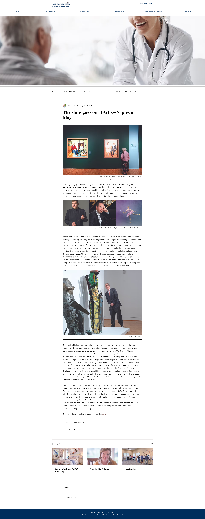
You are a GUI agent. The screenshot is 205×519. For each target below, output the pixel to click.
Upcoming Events (80, 422)
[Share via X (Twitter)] (69, 430)
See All (150, 444)
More (137, 91)
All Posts (55, 91)
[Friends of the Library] (102, 456)
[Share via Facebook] (64, 430)
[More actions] (140, 106)
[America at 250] (137, 456)
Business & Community (122, 91)
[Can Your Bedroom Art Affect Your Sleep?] (67, 456)
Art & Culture (103, 91)
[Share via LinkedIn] (74, 430)
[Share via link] (80, 430)
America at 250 (130, 469)
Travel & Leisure (69, 91)
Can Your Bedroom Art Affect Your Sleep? (67, 470)
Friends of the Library (99, 469)
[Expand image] (76, 213)
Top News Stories (87, 91)
